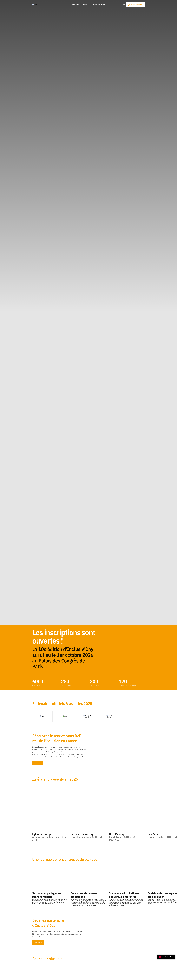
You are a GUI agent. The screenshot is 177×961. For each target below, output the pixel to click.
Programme (76, 4)
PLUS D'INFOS (38, 942)
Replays (86, 4)
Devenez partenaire (98, 4)
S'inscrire (38, 763)
